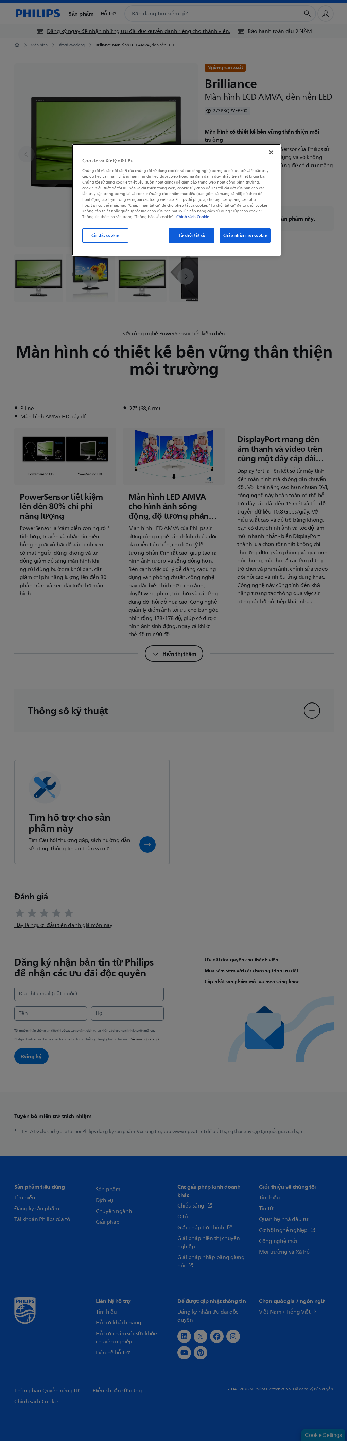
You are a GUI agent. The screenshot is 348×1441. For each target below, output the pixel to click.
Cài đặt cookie (105, 235)
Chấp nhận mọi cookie (245, 235)
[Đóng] (271, 152)
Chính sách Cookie (192, 216)
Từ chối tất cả (191, 235)
